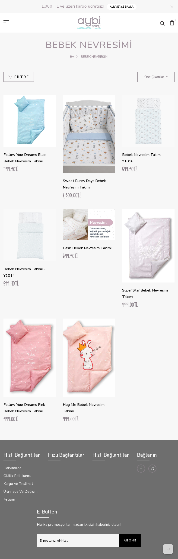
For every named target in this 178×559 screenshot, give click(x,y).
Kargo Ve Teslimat (18, 483)
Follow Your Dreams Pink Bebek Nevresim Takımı (24, 408)
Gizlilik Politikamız (17, 476)
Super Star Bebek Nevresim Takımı (145, 293)
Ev (72, 56)
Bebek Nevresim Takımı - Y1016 (143, 158)
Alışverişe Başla (122, 7)
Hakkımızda (12, 468)
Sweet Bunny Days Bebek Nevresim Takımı (84, 184)
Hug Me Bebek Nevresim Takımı (84, 408)
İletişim (9, 499)
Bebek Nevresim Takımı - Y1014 (24, 272)
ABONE (130, 540)
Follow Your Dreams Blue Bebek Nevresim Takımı (24, 158)
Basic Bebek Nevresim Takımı (87, 248)
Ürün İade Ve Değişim (20, 491)
